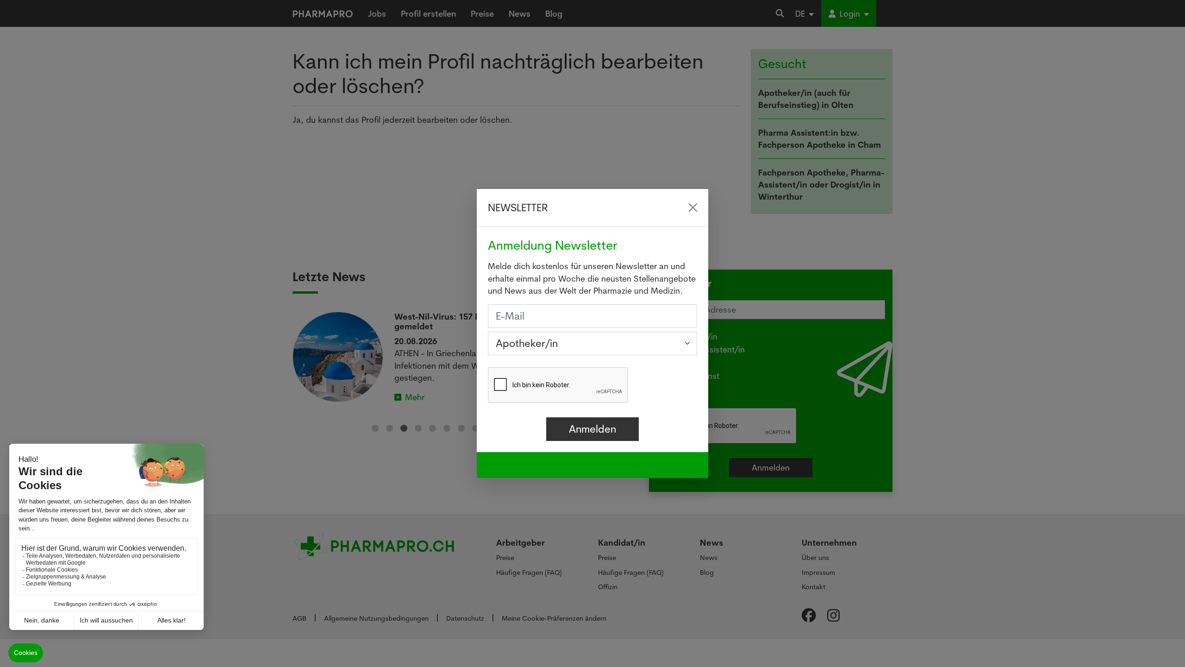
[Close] (693, 207)
